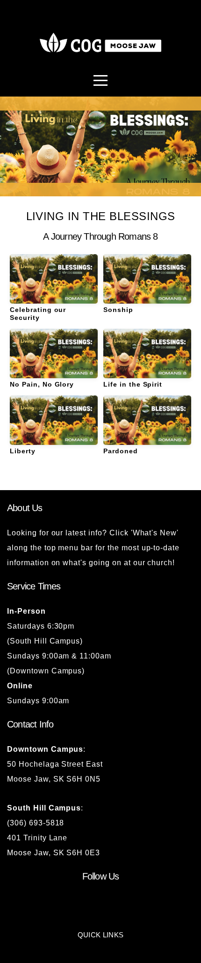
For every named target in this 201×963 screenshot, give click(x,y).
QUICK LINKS (100, 935)
